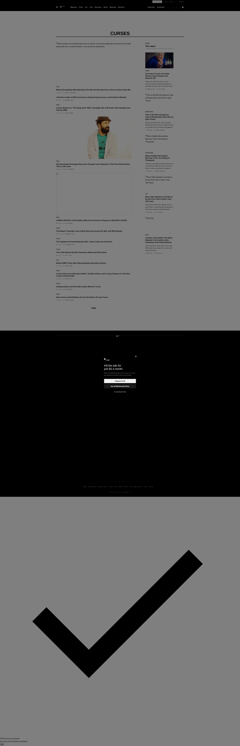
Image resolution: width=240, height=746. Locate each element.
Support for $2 (120, 381)
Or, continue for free (120, 392)
